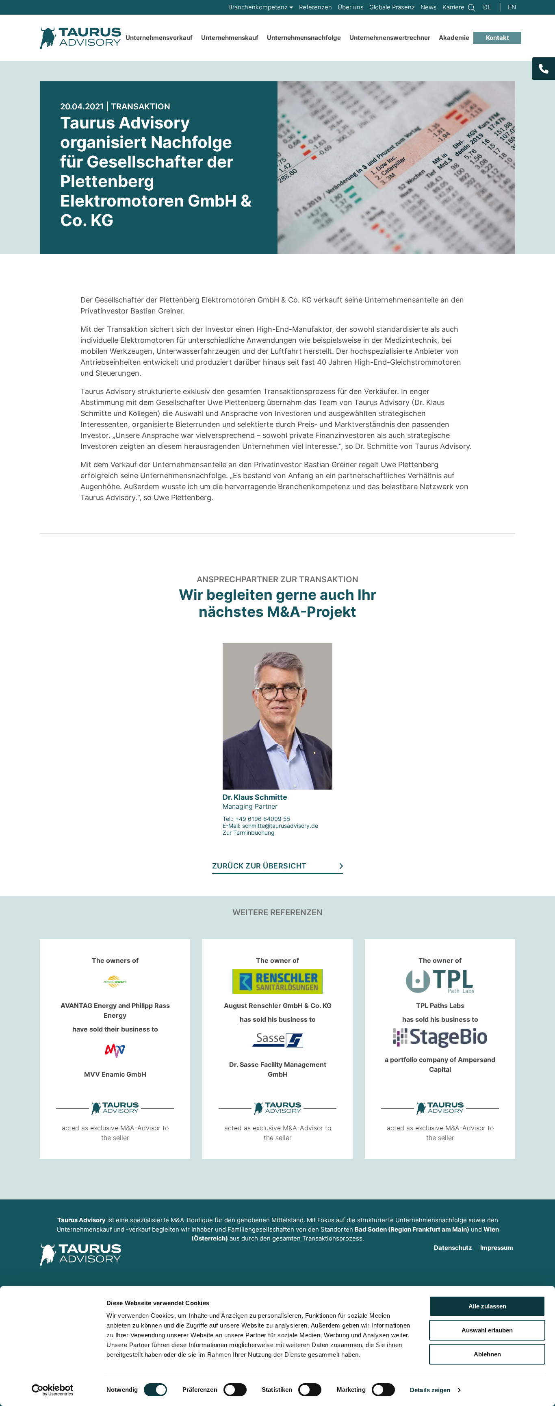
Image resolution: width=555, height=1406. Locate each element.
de (487, 7)
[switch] (235, 1389)
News (429, 7)
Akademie (454, 37)
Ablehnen (487, 1354)
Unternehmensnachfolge (304, 37)
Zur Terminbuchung (249, 832)
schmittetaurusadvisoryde (280, 825)
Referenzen (315, 7)
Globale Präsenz (392, 7)
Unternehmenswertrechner (389, 37)
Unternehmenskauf (229, 37)
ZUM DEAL (96, 1047)
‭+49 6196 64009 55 (263, 818)
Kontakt (497, 37)
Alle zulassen (487, 1306)
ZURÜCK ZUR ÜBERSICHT (259, 866)
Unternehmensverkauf (159, 37)
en (512, 7)
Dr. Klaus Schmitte (255, 797)
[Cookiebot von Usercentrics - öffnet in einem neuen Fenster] (52, 1390)
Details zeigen (430, 1389)
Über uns (351, 7)
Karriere (453, 7)
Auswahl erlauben (487, 1330)
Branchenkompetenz (258, 7)
